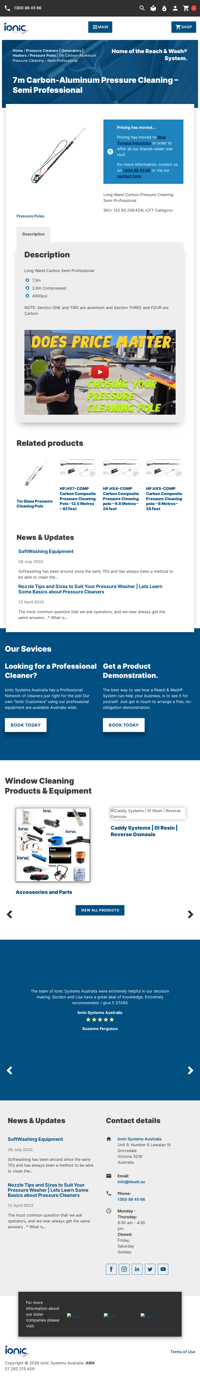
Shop (183, 27)
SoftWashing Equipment (45, 551)
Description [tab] (33, 234)
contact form (129, 176)
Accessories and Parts (44, 892)
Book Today (26, 725)
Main (100, 27)
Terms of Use (182, 1351)
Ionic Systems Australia (139, 1138)
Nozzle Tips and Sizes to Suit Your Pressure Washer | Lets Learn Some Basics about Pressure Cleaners (90, 588)
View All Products (100, 910)
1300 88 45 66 (136, 170)
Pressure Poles (43, 55)
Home (18, 50)
